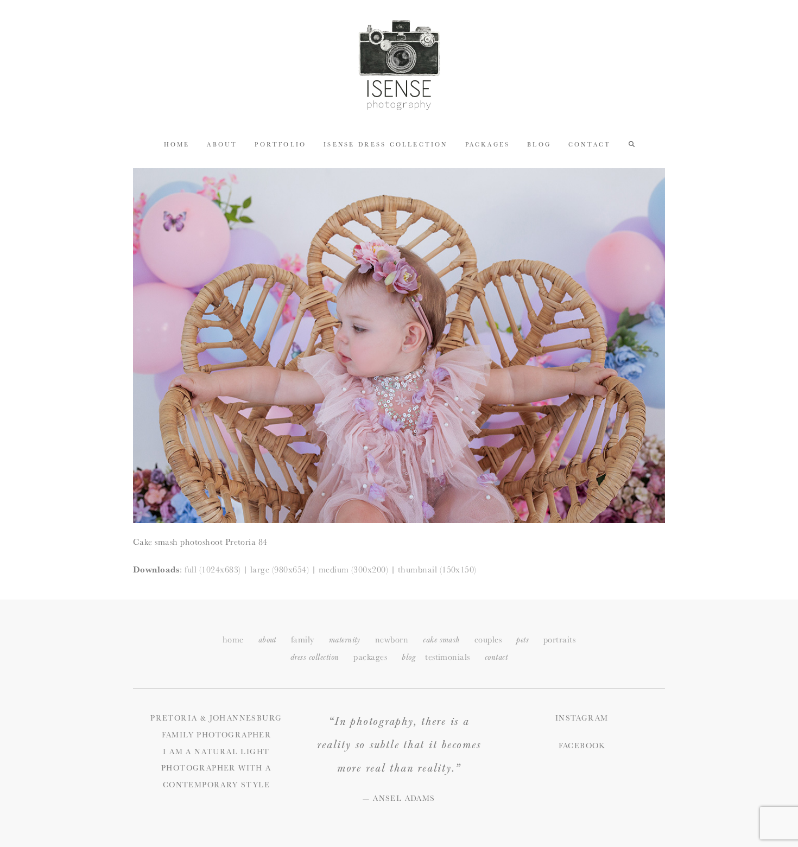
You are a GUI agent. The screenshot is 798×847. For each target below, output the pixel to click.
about (267, 640)
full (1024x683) (212, 569)
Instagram (582, 718)
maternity (344, 640)
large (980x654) (279, 569)
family (302, 639)
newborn (391, 639)
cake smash (441, 640)
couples (488, 639)
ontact (496, 657)
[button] (631, 143)
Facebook (582, 745)
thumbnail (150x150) (437, 569)
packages (370, 657)
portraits (559, 639)
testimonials (447, 657)
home (233, 639)
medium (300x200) (354, 569)
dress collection (314, 657)
